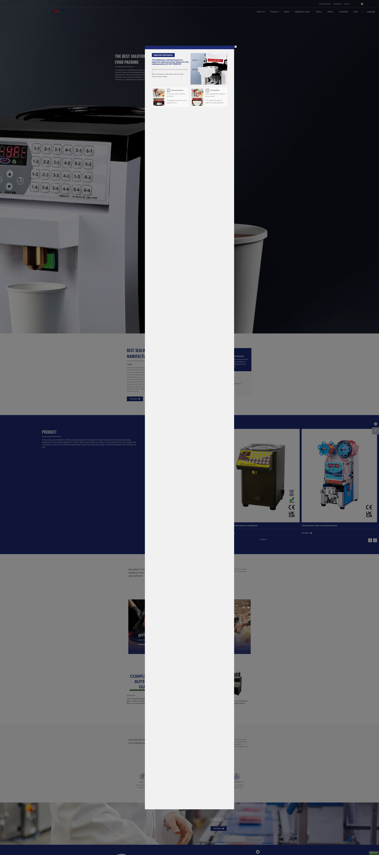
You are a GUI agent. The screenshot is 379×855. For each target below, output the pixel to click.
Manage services (374, 852)
